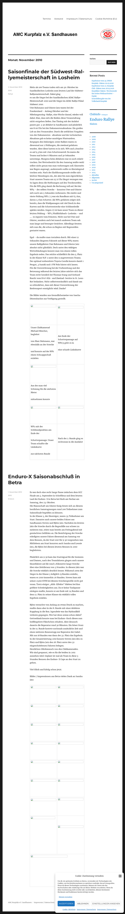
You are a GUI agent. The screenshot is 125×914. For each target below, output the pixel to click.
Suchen (93, 59)
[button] (120, 876)
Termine (47, 19)
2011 (93, 144)
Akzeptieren (66, 903)
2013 (93, 150)
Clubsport (104, 115)
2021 (93, 170)
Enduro (11, 499)
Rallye (10, 94)
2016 (93, 157)
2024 (94, 173)
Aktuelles (95, 175)
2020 (94, 167)
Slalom (93, 124)
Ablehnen (83, 903)
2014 (93, 152)
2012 (93, 147)
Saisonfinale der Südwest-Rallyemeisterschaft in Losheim (46, 74)
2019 (93, 165)
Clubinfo (95, 114)
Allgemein (96, 178)
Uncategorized (97, 183)
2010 (10, 90)
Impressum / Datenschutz (86, 909)
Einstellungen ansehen (106, 903)
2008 (94, 137)
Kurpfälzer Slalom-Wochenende (104, 91)
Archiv (94, 180)
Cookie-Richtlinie (69, 909)
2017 (93, 160)
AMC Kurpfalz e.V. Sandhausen (20, 902)
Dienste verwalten (65, 897)
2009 (94, 139)
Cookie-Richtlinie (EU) (106, 19)
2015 (93, 155)
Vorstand (58, 19)
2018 (93, 162)
